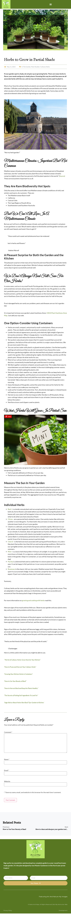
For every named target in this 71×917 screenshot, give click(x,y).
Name (6, 759)
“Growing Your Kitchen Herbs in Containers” (18, 674)
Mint (9, 552)
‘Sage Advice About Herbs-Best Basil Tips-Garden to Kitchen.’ (24, 702)
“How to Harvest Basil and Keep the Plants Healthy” (21, 688)
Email (6, 770)
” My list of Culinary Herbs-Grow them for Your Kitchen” (22, 660)
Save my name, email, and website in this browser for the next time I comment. (33, 792)
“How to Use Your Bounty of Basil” (15, 681)
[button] (50, 4)
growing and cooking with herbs (33, 600)
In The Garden (26, 67)
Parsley (10, 562)
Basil (9, 509)
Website (7, 781)
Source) (62, 176)
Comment (8, 732)
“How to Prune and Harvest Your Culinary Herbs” (20, 667)
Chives (10, 519)
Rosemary (11, 569)
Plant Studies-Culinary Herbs (40, 67)
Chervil (10, 542)
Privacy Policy (8, 910)
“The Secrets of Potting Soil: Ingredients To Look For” (21, 695)
